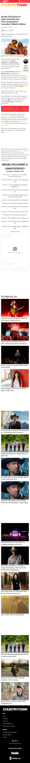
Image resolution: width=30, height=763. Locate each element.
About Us (4, 716)
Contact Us (5, 737)
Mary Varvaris (14, 27)
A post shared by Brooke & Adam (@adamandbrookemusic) (15, 268)
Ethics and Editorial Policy (7, 723)
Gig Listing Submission (7, 734)
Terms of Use (5, 721)
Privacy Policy (5, 718)
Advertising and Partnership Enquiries (10, 732)
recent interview (23, 151)
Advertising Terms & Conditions (9, 726)
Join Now (25, 109)
